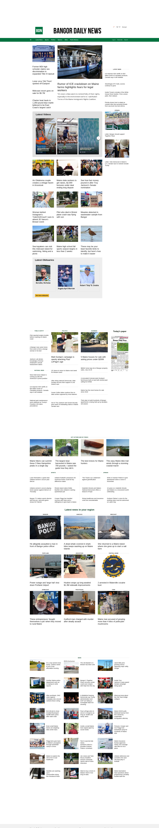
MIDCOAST (113, 514)
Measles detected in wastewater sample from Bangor (91, 214)
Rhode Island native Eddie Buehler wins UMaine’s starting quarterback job (65, 490)
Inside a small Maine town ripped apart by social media (87, 728)
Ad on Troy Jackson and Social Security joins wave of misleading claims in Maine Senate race (64, 404)
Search (126, 39)
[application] (46, 136)
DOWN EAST (45, 589)
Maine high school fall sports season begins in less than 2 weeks (67, 248)
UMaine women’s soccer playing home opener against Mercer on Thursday (40, 490)
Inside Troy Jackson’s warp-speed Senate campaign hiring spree (121, 683)
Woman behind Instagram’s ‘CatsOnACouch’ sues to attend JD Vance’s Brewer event (43, 217)
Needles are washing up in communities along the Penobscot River (53, 773)
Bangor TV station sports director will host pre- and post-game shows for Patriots (41, 500)
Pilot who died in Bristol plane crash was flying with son (67, 214)
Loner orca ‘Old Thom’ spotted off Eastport (42, 82)
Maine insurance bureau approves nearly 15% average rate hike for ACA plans (121, 744)
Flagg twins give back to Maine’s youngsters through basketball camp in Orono (53, 743)
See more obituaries (42, 295)
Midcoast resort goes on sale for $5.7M (42, 92)
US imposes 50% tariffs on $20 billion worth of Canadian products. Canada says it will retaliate (116, 75)
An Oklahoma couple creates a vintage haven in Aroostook (42, 182)
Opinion (60, 39)
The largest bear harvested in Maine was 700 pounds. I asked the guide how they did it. (65, 464)
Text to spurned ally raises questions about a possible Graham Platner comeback (86, 744)
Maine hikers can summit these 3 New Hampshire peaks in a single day (41, 463)
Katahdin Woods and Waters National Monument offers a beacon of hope (91, 490)
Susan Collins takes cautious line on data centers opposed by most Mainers (64, 393)
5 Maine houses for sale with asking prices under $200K (93, 358)
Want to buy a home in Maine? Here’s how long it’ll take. (87, 772)
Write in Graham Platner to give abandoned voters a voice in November (117, 479)
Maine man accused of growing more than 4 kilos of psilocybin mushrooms (111, 621)
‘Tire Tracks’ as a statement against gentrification (91, 478)
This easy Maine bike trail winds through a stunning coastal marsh (117, 463)
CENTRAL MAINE (113, 553)
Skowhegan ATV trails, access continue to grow (115, 85)
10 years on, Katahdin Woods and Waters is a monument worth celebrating (118, 490)
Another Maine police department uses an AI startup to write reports (53, 683)
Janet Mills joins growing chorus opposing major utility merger (121, 665)
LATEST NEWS (117, 69)
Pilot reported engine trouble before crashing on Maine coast (39, 337)
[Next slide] (98, 138)
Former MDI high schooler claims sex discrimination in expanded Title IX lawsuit (43, 70)
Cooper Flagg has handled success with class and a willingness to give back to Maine (65, 500)
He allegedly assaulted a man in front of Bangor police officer (44, 545)
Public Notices (74, 39)
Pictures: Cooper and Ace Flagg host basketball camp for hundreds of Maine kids (121, 729)
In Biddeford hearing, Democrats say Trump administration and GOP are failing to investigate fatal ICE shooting (87, 700)
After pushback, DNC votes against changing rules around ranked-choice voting (53, 698)
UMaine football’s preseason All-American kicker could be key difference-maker (65, 479)
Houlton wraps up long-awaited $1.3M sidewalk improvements (77, 584)
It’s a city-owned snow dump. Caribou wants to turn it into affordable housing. (53, 665)
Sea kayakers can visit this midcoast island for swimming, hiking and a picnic (42, 250)
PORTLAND (45, 553)
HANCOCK (79, 514)
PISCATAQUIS (79, 589)
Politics (53, 39)
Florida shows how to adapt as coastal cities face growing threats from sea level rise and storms (116, 104)
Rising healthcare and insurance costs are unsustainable (92, 499)
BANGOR (45, 514)
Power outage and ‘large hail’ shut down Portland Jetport (44, 584)
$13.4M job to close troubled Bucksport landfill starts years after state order (52, 713)
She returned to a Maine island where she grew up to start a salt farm (112, 546)
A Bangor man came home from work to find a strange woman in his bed (38, 349)
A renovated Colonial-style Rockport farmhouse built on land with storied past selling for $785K (94, 380)
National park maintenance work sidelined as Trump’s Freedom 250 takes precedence (39, 403)
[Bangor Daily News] (37, 34)
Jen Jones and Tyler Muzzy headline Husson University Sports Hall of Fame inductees (87, 759)
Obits (66, 39)
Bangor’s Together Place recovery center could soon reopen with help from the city (87, 683)
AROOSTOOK (79, 553)
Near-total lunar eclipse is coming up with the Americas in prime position (38, 376)
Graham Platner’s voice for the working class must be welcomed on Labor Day (118, 500)
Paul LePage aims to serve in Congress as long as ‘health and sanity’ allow (87, 713)
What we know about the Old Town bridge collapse (121, 697)
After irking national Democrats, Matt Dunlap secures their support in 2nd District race (63, 382)
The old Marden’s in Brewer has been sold (87, 664)
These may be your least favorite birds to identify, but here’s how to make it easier (91, 250)
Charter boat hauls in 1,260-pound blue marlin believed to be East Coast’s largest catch (42, 104)
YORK (113, 589)
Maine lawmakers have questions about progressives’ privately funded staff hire (121, 773)
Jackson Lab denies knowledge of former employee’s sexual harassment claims (36, 361)
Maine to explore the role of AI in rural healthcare (53, 757)
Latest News (39, 39)
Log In (114, 39)
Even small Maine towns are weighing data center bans (52, 728)
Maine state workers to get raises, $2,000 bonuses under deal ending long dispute (67, 184)
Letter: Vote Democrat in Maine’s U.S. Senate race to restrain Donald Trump (116, 163)
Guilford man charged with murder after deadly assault (79, 620)
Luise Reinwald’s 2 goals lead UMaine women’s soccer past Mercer (39, 479)
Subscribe (119, 39)
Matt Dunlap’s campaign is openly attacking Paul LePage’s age (62, 359)
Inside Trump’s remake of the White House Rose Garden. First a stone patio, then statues (116, 94)
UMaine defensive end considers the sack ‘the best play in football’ (121, 758)
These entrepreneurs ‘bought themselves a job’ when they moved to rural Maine (45, 621)
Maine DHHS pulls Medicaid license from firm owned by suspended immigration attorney (121, 714)
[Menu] (30, 40)
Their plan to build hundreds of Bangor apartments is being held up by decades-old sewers (94, 402)
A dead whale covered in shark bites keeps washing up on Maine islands (78, 546)
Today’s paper (119, 331)
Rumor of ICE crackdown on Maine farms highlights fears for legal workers (78, 87)
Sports (47, 39)
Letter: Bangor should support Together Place (115, 135)
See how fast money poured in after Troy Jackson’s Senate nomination (90, 184)
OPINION (117, 110)
